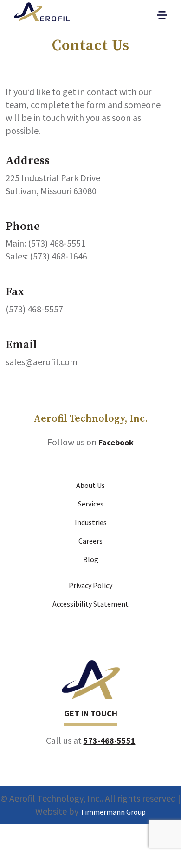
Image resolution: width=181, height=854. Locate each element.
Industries (91, 522)
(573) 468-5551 (56, 243)
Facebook (116, 442)
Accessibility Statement (90, 603)
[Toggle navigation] (162, 15)
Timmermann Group (113, 811)
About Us (90, 485)
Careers (90, 540)
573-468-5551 (110, 740)
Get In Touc (88, 713)
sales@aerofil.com (42, 361)
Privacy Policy (90, 585)
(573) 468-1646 (58, 256)
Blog (90, 559)
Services (90, 503)
